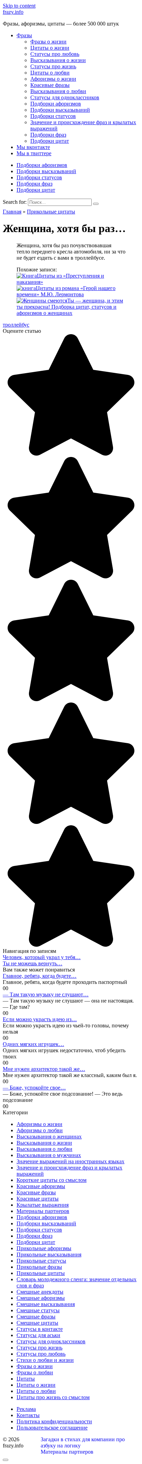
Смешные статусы (38, 1310)
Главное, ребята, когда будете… (40, 976)
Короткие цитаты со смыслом (52, 1180)
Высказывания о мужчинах (49, 1155)
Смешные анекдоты (40, 1292)
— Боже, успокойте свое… (34, 1087)
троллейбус (16, 325)
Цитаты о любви (50, 73)
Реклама (26, 1409)
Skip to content (19, 6)
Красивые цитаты (38, 1199)
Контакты (28, 1415)
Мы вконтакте (33, 147)
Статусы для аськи (38, 1335)
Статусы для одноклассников (64, 97)
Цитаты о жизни (49, 48)
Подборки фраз (48, 135)
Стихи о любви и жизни (45, 1360)
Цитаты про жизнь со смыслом (53, 1397)
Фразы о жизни (48, 41)
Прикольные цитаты (41, 1273)
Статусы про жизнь (53, 66)
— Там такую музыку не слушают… (46, 994)
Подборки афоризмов (55, 104)
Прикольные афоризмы (44, 1248)
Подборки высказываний (60, 110)
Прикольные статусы (41, 1261)
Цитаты (26, 1379)
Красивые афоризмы (41, 1186)
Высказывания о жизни (58, 60)
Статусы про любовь (54, 54)
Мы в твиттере (34, 153)
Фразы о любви (35, 1372)
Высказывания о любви (58, 91)
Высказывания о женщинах (49, 1136)
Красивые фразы (50, 85)
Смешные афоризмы (41, 1298)
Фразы (24, 35)
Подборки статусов (53, 116)
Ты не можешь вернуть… (32, 963)
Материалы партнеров (43, 1211)
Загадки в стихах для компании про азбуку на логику (83, 1442)
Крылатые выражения (43, 1205)
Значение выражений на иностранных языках (70, 1161)
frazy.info (13, 12)
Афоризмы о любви (40, 1130)
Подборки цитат (49, 141)
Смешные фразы (36, 1316)
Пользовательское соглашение (52, 1428)
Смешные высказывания (46, 1304)
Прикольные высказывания (49, 1254)
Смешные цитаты (37, 1323)
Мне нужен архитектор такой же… (44, 1069)
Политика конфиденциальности (54, 1421)
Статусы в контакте (40, 1329)
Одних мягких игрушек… (33, 1044)
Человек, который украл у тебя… (42, 957)
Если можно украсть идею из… (40, 1019)
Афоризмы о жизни (53, 79)
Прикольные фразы (39, 1267)
